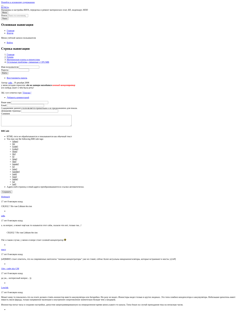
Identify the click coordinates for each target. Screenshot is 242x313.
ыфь (10, 82)
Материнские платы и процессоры (23, 59)
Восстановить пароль (17, 78)
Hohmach (5, 197)
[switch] (2, 5)
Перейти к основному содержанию (18, 2)
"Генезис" (27, 93)
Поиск (4, 15)
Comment (5, 113)
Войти (10, 42)
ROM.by (5, 7)
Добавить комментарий (18, 97)
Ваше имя (6, 102)
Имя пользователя (9, 67)
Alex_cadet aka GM (10, 268)
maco (3, 249)
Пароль (4, 70)
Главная (10, 54)
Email (3, 105)
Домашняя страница (10, 111)
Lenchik (4, 287)
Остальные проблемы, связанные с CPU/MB (28, 62)
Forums (10, 57)
